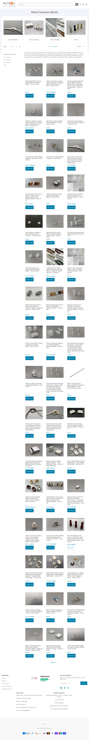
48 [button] (19, 46)
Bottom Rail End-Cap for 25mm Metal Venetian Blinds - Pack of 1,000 (33, 82)
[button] (80, 4)
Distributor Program (7, 689)
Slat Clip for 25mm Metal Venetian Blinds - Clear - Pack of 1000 (54, 122)
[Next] (58, 662)
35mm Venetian (7, 60)
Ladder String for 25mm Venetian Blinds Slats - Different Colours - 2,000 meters (75, 196)
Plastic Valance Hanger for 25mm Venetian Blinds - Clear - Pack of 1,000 (33, 611)
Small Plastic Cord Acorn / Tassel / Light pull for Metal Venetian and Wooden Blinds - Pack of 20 (34, 197)
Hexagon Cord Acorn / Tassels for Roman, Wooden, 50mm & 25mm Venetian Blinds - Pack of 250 (75, 308)
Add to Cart (29, 95)
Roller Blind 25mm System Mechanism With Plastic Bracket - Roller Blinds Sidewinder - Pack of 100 (34, 575)
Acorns (5, 65)
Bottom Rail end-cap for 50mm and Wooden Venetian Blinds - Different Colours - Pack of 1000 (34, 307)
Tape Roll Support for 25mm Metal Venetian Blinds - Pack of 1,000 (32, 269)
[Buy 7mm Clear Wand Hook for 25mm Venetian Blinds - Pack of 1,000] (76, 109)
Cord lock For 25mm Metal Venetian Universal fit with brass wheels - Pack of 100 (75, 612)
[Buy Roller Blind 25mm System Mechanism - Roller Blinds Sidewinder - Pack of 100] (76, 450)
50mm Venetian (7, 62)
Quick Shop (71, 96)
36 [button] (16, 46)
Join (84, 683)
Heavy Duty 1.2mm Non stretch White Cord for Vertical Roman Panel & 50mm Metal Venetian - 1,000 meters (75, 160)
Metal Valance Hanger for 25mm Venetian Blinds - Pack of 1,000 (54, 611)
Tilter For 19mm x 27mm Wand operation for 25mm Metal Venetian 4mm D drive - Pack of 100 (34, 123)
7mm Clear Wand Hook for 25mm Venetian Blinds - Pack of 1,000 (75, 122)
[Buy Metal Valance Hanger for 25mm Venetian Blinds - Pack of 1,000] (55, 598)
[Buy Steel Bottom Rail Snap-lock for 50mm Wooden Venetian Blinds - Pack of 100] (76, 412)
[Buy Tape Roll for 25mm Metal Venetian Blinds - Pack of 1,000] (76, 221)
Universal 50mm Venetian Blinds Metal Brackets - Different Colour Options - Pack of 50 (33, 463)
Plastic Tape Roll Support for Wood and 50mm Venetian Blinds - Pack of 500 (54, 345)
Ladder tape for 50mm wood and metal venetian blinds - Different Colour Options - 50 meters (54, 270)
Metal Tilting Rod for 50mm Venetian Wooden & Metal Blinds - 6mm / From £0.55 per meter (75, 386)
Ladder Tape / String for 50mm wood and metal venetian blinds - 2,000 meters (75, 270)
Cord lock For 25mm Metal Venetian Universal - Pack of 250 (34, 158)
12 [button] (10, 46)
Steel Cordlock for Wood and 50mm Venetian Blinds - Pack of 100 (54, 195)
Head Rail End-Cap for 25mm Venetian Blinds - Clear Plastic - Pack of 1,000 (54, 235)
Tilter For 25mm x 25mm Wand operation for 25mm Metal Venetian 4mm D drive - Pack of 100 (54, 83)
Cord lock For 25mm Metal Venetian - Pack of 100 (55, 157)
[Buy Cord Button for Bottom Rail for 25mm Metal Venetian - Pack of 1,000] (34, 221)
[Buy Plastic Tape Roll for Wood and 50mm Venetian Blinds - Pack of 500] (34, 332)
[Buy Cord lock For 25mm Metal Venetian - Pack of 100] (55, 145)
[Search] (76, 4)
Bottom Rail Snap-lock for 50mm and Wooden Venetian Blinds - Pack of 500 (54, 307)
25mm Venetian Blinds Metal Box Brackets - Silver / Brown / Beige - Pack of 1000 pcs (32, 499)
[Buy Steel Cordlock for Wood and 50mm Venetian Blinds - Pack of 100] (55, 182)
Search (4, 678)
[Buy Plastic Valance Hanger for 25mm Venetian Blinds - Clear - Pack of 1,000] (34, 598)
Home (49, 46)
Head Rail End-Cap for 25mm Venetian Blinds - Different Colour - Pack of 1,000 (54, 648)
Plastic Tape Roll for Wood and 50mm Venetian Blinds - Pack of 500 (34, 344)
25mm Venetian (7, 57)
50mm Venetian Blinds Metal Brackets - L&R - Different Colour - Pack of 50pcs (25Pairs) (54, 463)
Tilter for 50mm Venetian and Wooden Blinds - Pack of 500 (33, 385)
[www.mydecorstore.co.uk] (9, 4)
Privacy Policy (5, 683)
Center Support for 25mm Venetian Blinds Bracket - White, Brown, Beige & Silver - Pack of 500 (75, 575)
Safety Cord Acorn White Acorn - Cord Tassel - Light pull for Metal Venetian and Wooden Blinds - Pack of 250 (33, 539)
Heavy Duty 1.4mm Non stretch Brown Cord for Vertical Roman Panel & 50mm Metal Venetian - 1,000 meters (33, 427)
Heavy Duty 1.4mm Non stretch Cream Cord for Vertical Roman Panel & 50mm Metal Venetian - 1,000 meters (54, 427)
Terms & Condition (7, 686)
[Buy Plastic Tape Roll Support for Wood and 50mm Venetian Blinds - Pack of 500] (55, 332)
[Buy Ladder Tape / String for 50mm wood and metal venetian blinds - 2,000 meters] (76, 256)
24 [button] (13, 46)
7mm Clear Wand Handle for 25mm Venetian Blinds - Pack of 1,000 (75, 647)
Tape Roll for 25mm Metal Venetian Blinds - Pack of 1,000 (75, 234)
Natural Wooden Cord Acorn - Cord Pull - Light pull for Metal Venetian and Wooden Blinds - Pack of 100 (75, 539)
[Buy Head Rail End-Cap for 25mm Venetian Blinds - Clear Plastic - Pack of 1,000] (55, 221)
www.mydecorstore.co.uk (42, 728)
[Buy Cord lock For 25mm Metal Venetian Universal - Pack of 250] (34, 145)
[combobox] (47, 4)
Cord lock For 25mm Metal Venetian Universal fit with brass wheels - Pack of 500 (55, 538)
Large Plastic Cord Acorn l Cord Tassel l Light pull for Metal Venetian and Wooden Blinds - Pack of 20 (55, 500)
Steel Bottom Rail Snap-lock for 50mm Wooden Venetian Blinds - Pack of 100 (75, 426)
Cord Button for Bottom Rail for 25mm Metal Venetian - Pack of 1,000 (33, 234)
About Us (4, 681)
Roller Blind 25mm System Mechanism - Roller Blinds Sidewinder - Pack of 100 (75, 462)
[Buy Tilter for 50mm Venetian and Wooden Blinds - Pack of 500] (34, 372)
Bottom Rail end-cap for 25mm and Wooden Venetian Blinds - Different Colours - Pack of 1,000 (34, 648)
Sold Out (70, 548)
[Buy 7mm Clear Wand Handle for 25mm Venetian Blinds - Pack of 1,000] (76, 634)
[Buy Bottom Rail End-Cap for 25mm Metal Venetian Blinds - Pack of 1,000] (34, 70)
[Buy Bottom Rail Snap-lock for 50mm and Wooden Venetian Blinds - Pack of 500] (55, 293)
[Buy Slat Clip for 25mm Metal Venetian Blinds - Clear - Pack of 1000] (55, 109)
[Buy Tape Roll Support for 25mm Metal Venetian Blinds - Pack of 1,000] (34, 256)
